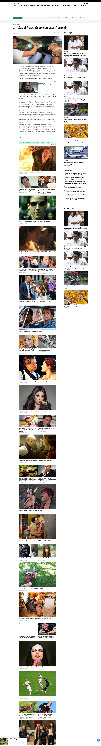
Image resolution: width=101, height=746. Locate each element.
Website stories (82, 5)
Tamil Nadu (20, 5)
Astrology (43, 5)
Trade (75, 5)
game (64, 5)
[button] (87, 3)
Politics (26, 5)
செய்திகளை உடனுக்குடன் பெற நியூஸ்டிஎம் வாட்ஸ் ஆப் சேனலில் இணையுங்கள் (35, 142)
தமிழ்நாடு (19, 24)
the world (69, 5)
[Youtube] (52, 1)
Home (15, 5)
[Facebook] (49, 1)
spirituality (50, 5)
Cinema (37, 5)
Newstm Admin (18, 30)
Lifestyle (32, 5)
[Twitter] (50, 1)
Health (56, 5)
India (61, 5)
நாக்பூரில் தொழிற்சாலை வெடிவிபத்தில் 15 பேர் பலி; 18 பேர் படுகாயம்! (39, 78)
